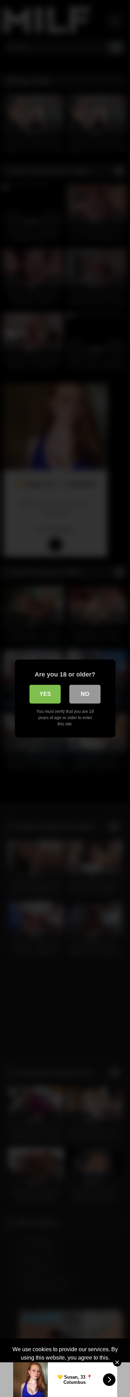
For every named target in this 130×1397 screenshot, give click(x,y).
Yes (45, 694)
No (85, 694)
